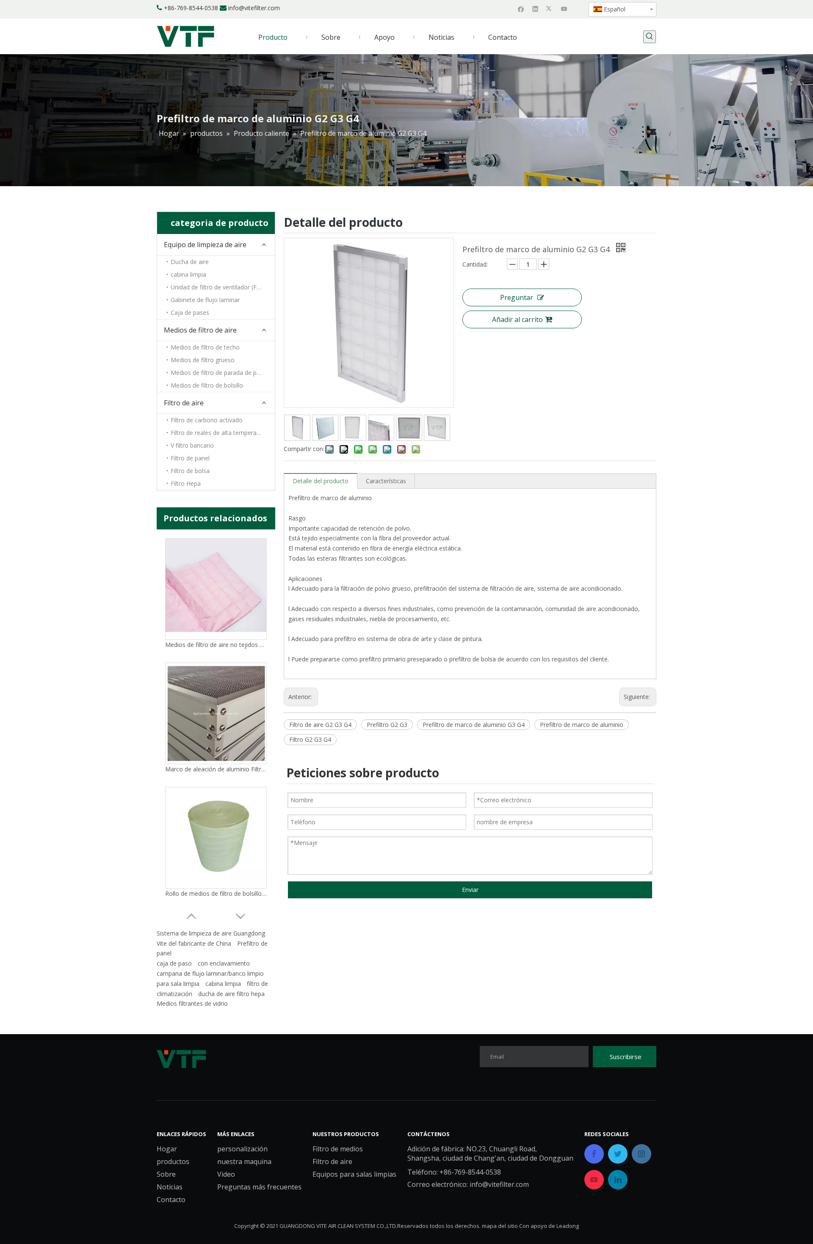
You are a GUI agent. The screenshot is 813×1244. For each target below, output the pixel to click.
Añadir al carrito (517, 319)
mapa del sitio (500, 1226)
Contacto (171, 1199)
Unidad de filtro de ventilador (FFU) (218, 287)
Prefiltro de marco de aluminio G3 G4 (474, 725)
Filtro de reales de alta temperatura (219, 433)
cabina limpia (188, 274)
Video (226, 1174)
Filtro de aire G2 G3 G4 (320, 725)
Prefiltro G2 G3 (387, 725)
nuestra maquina (244, 1161)
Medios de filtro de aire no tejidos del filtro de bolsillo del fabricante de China (216, 645)
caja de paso (174, 963)
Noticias (170, 1187)
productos (173, 1161)
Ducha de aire (190, 262)
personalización (242, 1148)
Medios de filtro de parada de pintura (221, 373)
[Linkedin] (535, 8)
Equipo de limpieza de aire (205, 244)
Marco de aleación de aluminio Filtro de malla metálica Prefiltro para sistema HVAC (216, 769)
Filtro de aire (184, 402)
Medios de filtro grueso (203, 360)
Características (386, 481)
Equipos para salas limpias (354, 1174)
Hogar (167, 1148)
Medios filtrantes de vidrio (192, 1003)
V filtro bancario (192, 445)
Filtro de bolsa (190, 471)
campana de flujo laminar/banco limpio (210, 973)
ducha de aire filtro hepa (231, 994)
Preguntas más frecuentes (259, 1187)
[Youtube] (564, 8)
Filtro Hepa (186, 483)
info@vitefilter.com (254, 8)
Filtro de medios (337, 1148)
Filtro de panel (190, 458)
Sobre (166, 1174)
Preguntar (516, 297)
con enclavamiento (224, 963)
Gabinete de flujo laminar (205, 300)
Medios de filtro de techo (205, 347)
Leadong (567, 1226)
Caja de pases (190, 312)
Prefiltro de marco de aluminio (581, 725)
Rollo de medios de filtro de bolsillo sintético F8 (216, 893)
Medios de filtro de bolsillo (207, 385)
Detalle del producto (320, 481)
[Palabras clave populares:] (649, 36)
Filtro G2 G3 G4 (310, 739)
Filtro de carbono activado (207, 420)
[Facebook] (521, 8)
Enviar (470, 890)
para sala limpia (178, 984)
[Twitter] (550, 8)
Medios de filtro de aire (200, 330)
